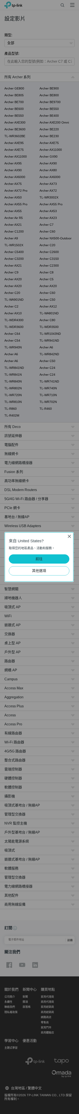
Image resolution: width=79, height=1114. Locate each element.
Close (69, 536)
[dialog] (39, 557)
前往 (39, 559)
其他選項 (39, 571)
